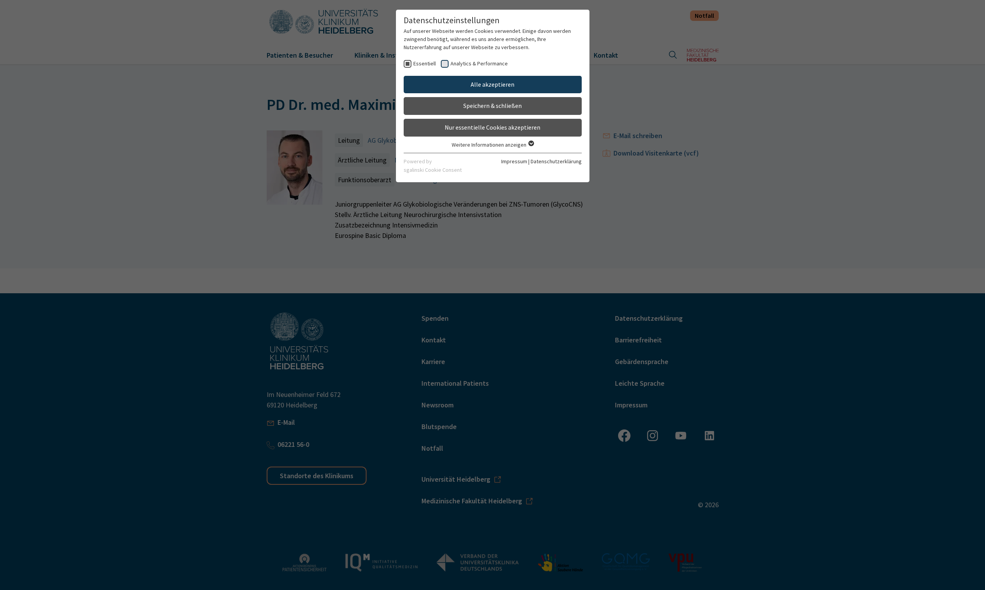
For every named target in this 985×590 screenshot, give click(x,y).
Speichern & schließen (492, 105)
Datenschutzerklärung (556, 161)
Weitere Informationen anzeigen (490, 144)
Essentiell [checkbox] (424, 63)
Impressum (514, 161)
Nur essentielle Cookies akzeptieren (492, 127)
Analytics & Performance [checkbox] (479, 63)
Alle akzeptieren (492, 84)
